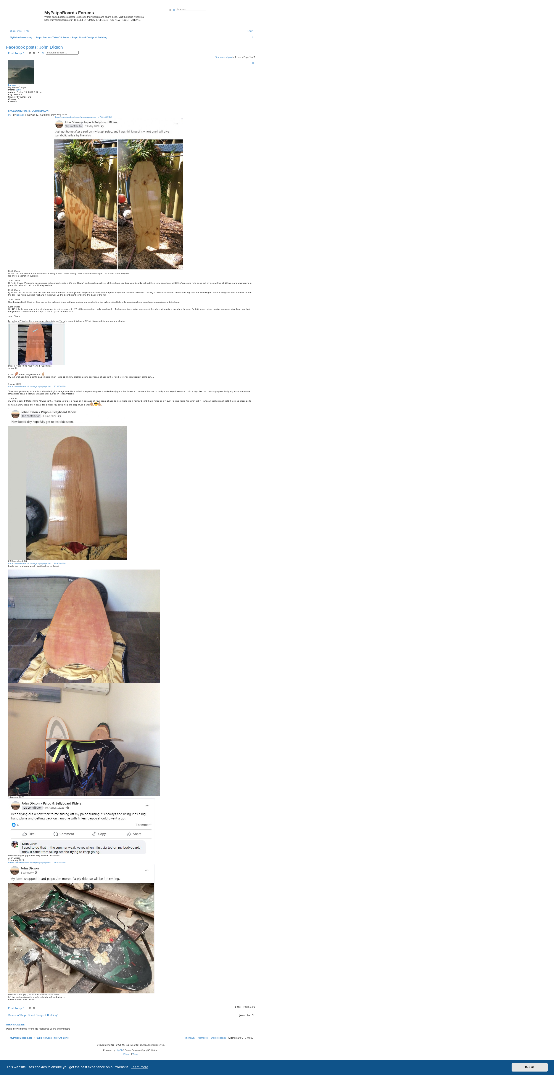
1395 (18, 90)
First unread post (224, 57)
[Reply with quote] (253, 63)
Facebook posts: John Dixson (34, 47)
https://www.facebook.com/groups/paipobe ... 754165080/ (83, 117)
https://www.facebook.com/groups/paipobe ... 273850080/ (37, 386)
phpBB (119, 1050)
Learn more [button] (139, 1067)
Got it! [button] (529, 1067)
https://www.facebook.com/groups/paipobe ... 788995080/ (37, 862)
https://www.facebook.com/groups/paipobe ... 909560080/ (37, 563)
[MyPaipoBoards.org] (25, 14)
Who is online (15, 1024)
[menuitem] (26, 31)
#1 (9, 115)
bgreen (12, 85)
